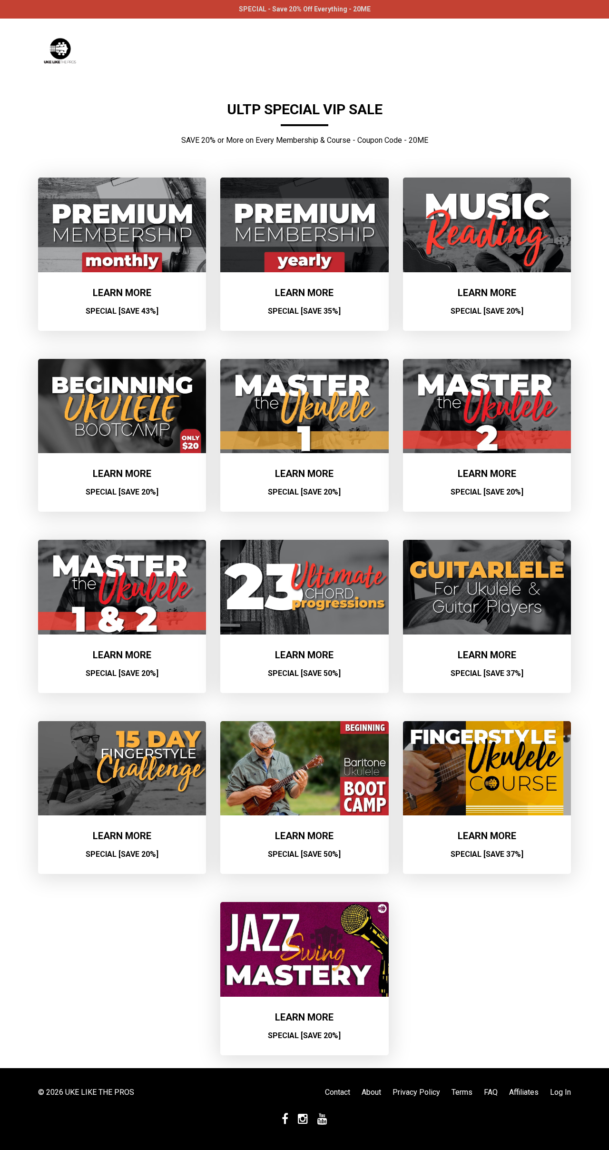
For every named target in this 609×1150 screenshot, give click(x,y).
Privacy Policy (416, 1092)
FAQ (491, 1092)
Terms (462, 1092)
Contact (337, 1092)
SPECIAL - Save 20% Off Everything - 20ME (305, 9)
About (371, 1092)
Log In (560, 1092)
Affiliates (524, 1092)
